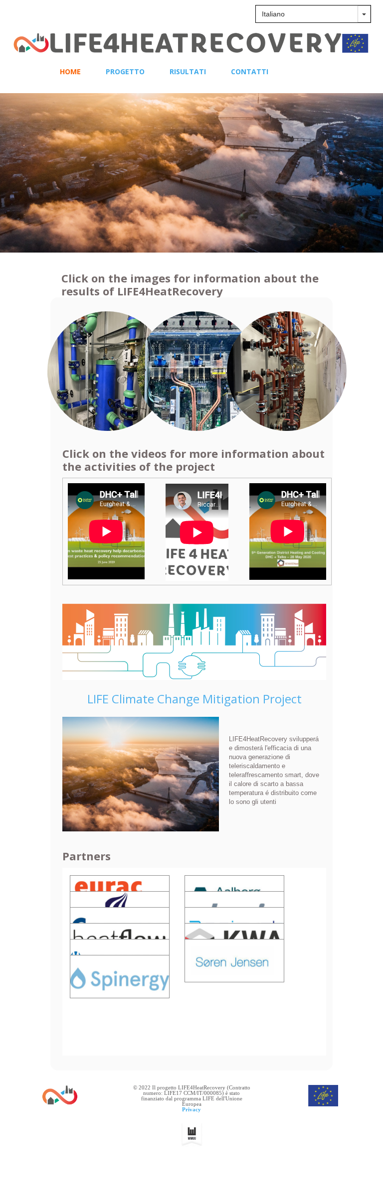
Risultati (188, 71)
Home (70, 71)
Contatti (249, 71)
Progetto (125, 71)
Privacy (191, 1109)
